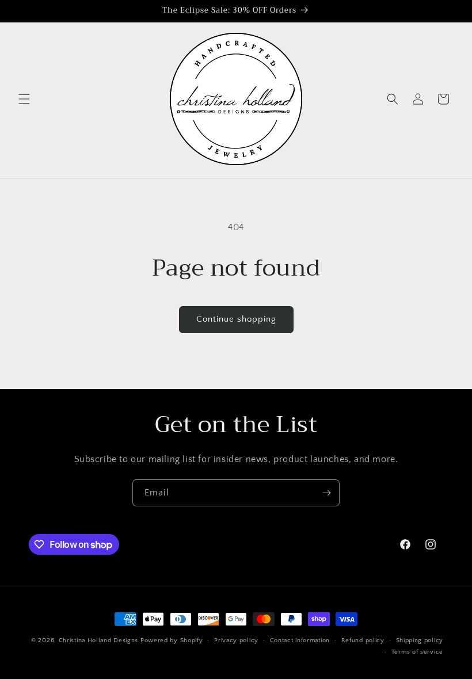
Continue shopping (236, 319)
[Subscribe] (326, 492)
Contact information (300, 640)
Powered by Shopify (171, 640)
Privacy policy (236, 640)
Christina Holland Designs (99, 640)
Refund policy (363, 640)
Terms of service (417, 652)
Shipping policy (420, 640)
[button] (24, 99)
